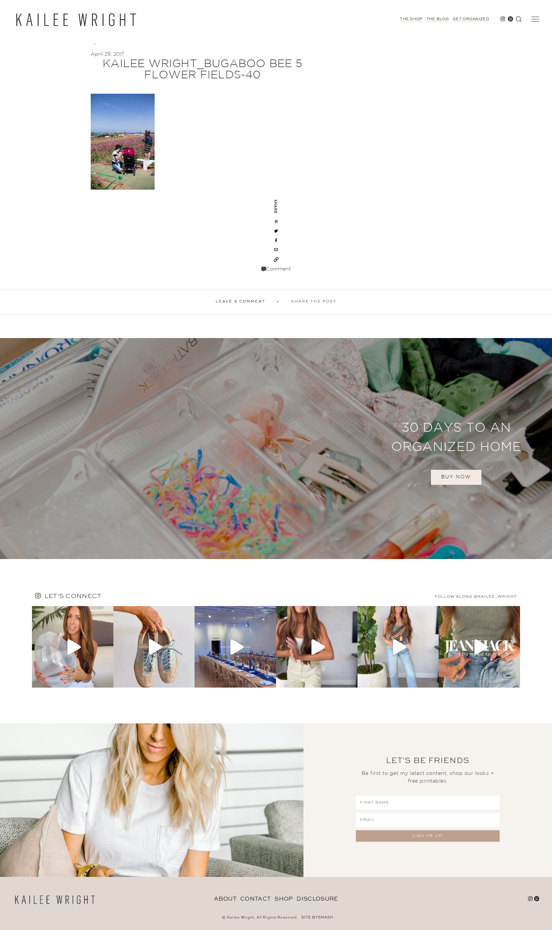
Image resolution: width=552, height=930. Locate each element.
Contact (255, 899)
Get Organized (471, 19)
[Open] (72, 647)
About (225, 899)
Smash (325, 917)
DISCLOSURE (317, 899)
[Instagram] (107, 680)
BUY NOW (456, 477)
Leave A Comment (240, 301)
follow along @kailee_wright (476, 597)
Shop (283, 899)
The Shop (411, 19)
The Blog (437, 19)
